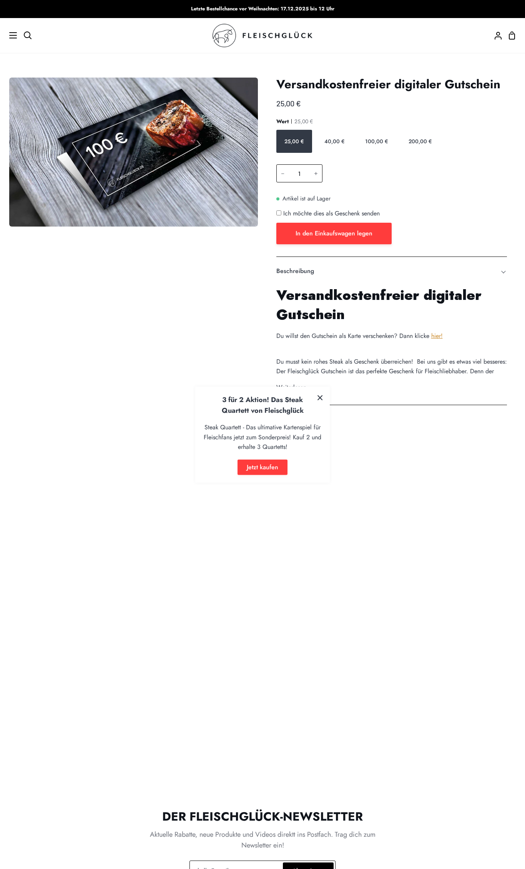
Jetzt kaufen (262, 467)
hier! (437, 335)
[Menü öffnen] (9, 35)
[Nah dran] (320, 397)
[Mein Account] (495, 35)
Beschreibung (295, 270)
